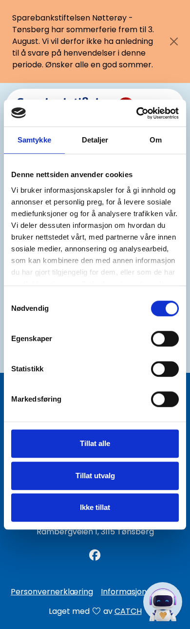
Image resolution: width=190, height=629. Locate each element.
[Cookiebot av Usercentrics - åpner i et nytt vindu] (137, 113)
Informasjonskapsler (140, 591)
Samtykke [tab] (34, 140)
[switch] (165, 338)
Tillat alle (95, 443)
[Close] (174, 41)
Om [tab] (156, 140)
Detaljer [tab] (95, 140)
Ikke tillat (95, 507)
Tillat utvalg (95, 475)
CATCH (128, 611)
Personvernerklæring (52, 591)
